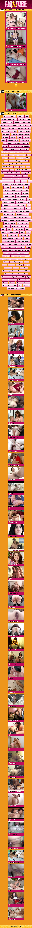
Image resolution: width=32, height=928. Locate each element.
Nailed (3, 229)
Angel (4, 119)
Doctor (12, 161)
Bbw (28, 122)
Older (15, 235)
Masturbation (20, 220)
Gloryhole (14, 190)
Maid (15, 217)
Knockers (4, 211)
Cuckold (12, 152)
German (20, 184)
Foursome (4, 181)
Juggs (4, 208)
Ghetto (27, 184)
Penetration (25, 241)
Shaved (26, 256)
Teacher (7, 274)
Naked (9, 229)
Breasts (13, 137)
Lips (10, 217)
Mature (28, 220)
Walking (12, 282)
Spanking (13, 262)
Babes (4, 122)
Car (5, 143)
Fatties (7, 175)
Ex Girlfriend (19, 170)
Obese (28, 232)
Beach (8, 125)
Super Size (24, 268)
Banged (10, 122)
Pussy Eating (19, 250)
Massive (11, 220)
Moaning (6, 226)
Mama (21, 217)
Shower (11, 259)
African (6, 116)
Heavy (6, 196)
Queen (27, 250)
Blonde (21, 131)
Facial (17, 173)
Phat (2, 244)
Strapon (27, 265)
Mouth (26, 226)
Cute (29, 155)
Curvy (23, 155)
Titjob (18, 277)
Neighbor (4, 232)
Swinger (20, 271)
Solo (29, 259)
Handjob (17, 193)
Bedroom (23, 125)
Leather (28, 211)
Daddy (5, 158)
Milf (19, 223)
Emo (28, 167)
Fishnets (13, 178)
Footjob (26, 178)
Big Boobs (12, 128)
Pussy (11, 250)
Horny (9, 199)
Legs (12, 214)
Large (11, 211)
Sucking (16, 268)
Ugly (15, 279)
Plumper (28, 244)
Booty (27, 134)
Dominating (6, 164)
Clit (11, 146)
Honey (3, 199)
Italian (27, 202)
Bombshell (6, 134)
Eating (16, 167)
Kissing (21, 208)
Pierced (8, 244)
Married (27, 217)
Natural (21, 229)
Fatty (12, 175)
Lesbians (19, 214)
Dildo (27, 158)
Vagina (27, 279)
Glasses (6, 190)
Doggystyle (19, 161)
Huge (29, 199)
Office (4, 235)
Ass (20, 119)
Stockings (19, 265)
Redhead (6, 253)
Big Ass (4, 128)
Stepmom (11, 265)
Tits (23, 277)
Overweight (19, 238)
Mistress (24, 223)
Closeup (16, 146)
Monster (19, 226)
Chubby (5, 146)
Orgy (4, 238)
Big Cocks (20, 128)
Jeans (12, 205)
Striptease (8, 268)
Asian (14, 119)
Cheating (17, 143)
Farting (24, 173)
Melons (7, 223)
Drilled (5, 167)
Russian (25, 253)
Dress (27, 164)
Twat (4, 279)
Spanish (6, 262)
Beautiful (15, 125)
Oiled (10, 235)
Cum (18, 152)
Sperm (20, 262)
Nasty (15, 229)
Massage (4, 220)
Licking (26, 214)
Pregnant (21, 247)
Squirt (26, 262)
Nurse (22, 232)
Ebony (22, 167)
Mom (13, 226)
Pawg (18, 241)
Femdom (18, 175)
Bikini (4, 131)
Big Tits (27, 128)
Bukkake (10, 140)
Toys (28, 277)
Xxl (17, 288)
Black (14, 131)
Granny (26, 190)
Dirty (6, 161)
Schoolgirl (6, 256)
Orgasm (26, 235)
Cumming (4, 155)
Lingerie (4, 217)
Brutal (3, 140)
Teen (19, 274)
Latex (16, 211)
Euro (12, 170)
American (20, 116)
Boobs (21, 134)
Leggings (6, 214)
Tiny (12, 277)
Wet (4, 285)
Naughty (28, 229)
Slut (17, 259)
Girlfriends (19, 187)
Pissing (15, 244)
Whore (10, 285)
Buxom (28, 140)
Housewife (22, 199)
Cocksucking (25, 146)
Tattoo (27, 271)
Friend (17, 181)
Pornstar (9, 247)
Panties (27, 238)
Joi (29, 205)
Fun (30, 181)
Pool (3, 247)
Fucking (24, 181)
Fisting (20, 178)
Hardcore (25, 193)
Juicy (9, 208)
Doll (26, 161)
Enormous (5, 170)
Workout (26, 285)
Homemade (24, 196)
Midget (13, 223)
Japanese (5, 205)
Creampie (5, 152)
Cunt (18, 155)
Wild (20, 285)
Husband (6, 202)
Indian (12, 202)
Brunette (26, 137)
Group (6, 193)
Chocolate (25, 143)
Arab (9, 119)
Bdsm (3, 125)
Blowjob (27, 131)
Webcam (26, 282)
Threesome (5, 277)
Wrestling (11, 288)
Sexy (13, 256)
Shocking (4, 259)
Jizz (24, 205)
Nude (16, 232)
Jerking (18, 205)
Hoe (18, 196)
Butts (22, 140)
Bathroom (18, 122)
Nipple (11, 232)
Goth (20, 190)
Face (3, 173)
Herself (12, 196)
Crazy (26, 149)
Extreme (27, 170)
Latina (22, 211)
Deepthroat (20, 158)
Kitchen (28, 208)
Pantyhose (6, 241)
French (11, 181)
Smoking (23, 259)
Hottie (15, 199)
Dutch (10, 167)
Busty (16, 140)
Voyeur (5, 282)
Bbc (24, 122)
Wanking (19, 282)
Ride (13, 253)
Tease (14, 274)
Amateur (12, 116)
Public (5, 250)
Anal (27, 116)
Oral (21, 235)
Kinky (15, 208)
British (19, 137)
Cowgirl (19, 149)
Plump (22, 244)
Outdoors (11, 238)
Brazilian (5, 137)
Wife (15, 285)
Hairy (11, 193)
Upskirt (21, 279)
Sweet (14, 271)
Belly (29, 125)
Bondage (14, 134)
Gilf (13, 187)
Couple (13, 149)
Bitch (9, 131)
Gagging (5, 184)
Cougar (6, 149)
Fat (29, 173)
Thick (25, 274)
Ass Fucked (26, 119)
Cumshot (12, 155)
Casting (10, 143)
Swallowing (6, 271)
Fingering (6, 178)
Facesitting (10, 173)
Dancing (12, 158)
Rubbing (18, 253)
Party (12, 241)
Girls (26, 187)
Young (22, 288)
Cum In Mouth (26, 152)
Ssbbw (4, 265)
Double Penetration (17, 164)
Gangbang (13, 184)
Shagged (19, 256)
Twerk (10, 279)
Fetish (25, 175)
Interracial (20, 202)
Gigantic (7, 187)
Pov (15, 247)
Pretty (28, 247)
